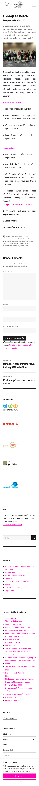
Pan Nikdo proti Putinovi (14, 673)
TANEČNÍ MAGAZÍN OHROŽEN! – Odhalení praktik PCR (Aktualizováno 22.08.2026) (19, 651)
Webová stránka (10, 326)
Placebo (8, 676)
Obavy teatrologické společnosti (17, 627)
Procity (11, 243)
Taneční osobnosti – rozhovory (17, 581)
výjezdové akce (23, 246)
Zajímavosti (9, 590)
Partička (5, 243)
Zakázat (19, 782)
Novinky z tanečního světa (15, 575)
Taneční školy (8, 750)
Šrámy (7, 663)
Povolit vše (19, 776)
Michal (8, 236)
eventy (27, 239)
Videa (5, 739)
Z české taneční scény (13, 587)
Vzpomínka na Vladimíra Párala (17, 694)
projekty (16, 243)
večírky (15, 246)
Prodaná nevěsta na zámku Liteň (17, 630)
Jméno (6, 304)
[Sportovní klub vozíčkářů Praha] (10, 487)
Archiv (5, 744)
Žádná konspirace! (12, 700)
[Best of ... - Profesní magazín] (10, 449)
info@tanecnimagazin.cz (12, 524)
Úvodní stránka (9, 728)
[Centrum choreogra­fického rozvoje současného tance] (10, 468)
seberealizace (7, 246)
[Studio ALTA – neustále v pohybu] (10, 430)
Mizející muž (10, 645)
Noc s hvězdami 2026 (13, 685)
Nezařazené (10, 572)
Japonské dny (10, 618)
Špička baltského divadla (14, 624)
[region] (19, 772)
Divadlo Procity (19, 239)
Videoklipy (9, 584)
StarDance (7, 734)
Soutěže (8, 578)
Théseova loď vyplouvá (14, 621)
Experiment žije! (11, 697)
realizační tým (24, 243)
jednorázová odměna (18, 241)
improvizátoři (7, 241)
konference (29, 241)
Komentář (8, 271)
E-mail (6, 315)
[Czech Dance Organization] (10, 411)
